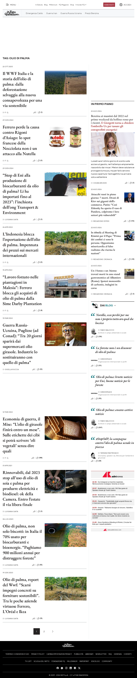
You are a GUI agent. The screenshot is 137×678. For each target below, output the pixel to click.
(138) (100, 336)
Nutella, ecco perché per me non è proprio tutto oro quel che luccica (114, 319)
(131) (100, 365)
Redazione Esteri (100, 221)
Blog (45, 4)
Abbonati (109, 4)
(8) (41, 310)
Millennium (53, 4)
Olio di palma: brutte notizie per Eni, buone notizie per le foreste (113, 381)
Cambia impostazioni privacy (59, 654)
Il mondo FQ (80, 5)
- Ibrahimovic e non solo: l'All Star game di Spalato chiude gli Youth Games (109, 489)
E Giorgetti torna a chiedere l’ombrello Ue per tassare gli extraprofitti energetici (112, 126)
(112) (132, 221)
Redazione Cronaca (101, 259)
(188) (41, 458)
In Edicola (39, 4)
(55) (41, 565)
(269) (100, 427)
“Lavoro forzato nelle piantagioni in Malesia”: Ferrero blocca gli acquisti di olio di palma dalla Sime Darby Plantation (22, 290)
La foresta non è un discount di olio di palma (113, 350)
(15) (41, 618)
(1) (41, 112)
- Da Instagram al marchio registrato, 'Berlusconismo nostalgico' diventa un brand (108, 483)
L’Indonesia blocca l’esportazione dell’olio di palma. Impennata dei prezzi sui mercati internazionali (21, 244)
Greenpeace (105, 359)
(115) (100, 398)
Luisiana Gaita (10, 220)
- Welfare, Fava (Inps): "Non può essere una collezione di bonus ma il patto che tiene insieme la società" (110, 516)
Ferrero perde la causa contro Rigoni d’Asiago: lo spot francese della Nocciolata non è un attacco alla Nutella (21, 140)
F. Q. (6, 112)
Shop (72, 4)
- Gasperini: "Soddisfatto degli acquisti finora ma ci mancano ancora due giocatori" (112, 502)
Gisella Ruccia (11, 369)
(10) (41, 369)
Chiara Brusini (99, 183)
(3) (41, 219)
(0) (41, 160)
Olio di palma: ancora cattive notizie (114, 412)
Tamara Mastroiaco (108, 453)
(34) (132, 259)
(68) (99, 461)
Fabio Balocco (106, 330)
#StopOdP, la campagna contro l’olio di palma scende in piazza (114, 443)
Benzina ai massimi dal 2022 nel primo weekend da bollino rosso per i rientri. (112, 119)
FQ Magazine (64, 4)
